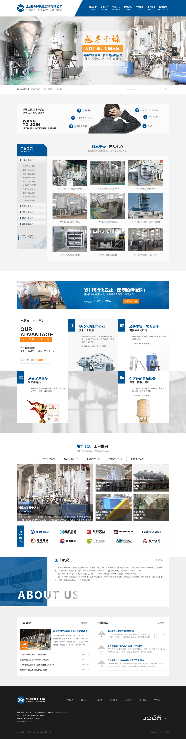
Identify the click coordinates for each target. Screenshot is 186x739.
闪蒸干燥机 (44, 732)
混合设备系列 (27, 212)
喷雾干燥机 (35, 89)
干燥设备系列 (27, 160)
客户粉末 (140, 516)
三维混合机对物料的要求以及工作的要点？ (127, 660)
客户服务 (151, 8)
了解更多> (160, 560)
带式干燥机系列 (29, 193)
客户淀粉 (103, 516)
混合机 (59, 89)
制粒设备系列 (27, 206)
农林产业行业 (115, 459)
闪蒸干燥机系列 (29, 178)
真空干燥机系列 (29, 181)
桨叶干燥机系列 (29, 170)
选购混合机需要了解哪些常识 (121, 631)
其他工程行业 (137, 459)
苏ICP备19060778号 (61, 712)
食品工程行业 (71, 459)
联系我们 (163, 8)
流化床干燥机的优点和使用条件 (33, 655)
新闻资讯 (128, 8)
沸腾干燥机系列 (29, 197)
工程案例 (139, 8)
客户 (103, 487)
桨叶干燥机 (48, 89)
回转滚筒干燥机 (29, 200)
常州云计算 (164, 732)
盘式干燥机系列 (29, 174)
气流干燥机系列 (29, 189)
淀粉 (141, 487)
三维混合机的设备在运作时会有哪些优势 (37, 665)
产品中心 (116, 8)
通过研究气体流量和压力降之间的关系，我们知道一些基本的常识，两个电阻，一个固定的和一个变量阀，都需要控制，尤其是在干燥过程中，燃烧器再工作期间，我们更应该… (71, 640)
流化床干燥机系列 (30, 185)
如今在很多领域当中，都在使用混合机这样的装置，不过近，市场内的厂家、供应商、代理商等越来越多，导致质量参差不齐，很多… (136, 636)
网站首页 (93, 8)
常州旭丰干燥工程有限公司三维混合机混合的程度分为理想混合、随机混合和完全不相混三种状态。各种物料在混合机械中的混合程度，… (136, 665)
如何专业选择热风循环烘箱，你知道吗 (125, 646)
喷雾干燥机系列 (29, 166)
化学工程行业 (48, 459)
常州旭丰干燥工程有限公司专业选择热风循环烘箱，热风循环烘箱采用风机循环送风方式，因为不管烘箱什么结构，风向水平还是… (136, 650)
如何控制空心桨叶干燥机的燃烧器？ (70, 631)
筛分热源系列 (27, 224)
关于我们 (104, 8)
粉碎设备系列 (27, 218)
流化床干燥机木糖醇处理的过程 (33, 670)
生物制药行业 (93, 459)
